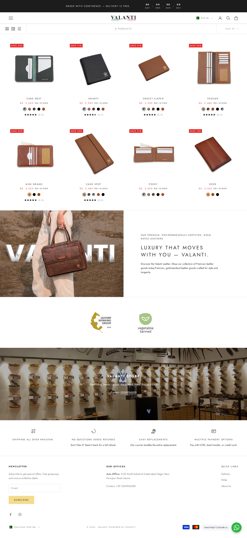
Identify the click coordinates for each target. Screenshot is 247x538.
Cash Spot (93, 184)
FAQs (224, 480)
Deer (212, 184)
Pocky (153, 184)
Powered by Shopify (122, 527)
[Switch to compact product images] (19, 29)
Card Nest (34, 98)
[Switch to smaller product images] (13, 29)
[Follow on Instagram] (20, 514)
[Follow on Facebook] (10, 514)
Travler (212, 98)
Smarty (93, 98)
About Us (226, 486)
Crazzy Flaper (153, 98)
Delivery (225, 474)
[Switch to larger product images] (7, 29)
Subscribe (21, 500)
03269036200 (128, 392)
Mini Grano (34, 184)
